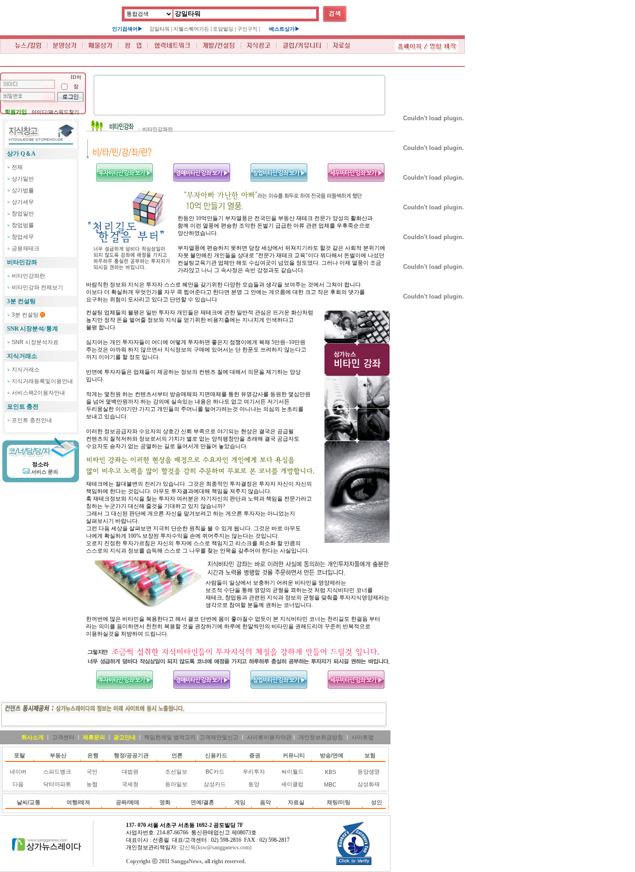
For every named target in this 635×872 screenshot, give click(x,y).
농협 (92, 784)
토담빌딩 (223, 29)
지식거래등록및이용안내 (42, 381)
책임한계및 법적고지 (170, 737)
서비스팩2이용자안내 (38, 393)
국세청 (130, 784)
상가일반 (23, 179)
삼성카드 (215, 784)
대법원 (130, 771)
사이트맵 (362, 737)
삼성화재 (368, 784)
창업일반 (23, 213)
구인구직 (247, 29)
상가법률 (23, 190)
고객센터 (63, 737)
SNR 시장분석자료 (35, 342)
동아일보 (176, 784)
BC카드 (215, 771)
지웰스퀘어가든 (191, 29)
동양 (253, 784)
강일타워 (159, 29)
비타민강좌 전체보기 (37, 287)
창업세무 (23, 237)
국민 (92, 771)
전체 (17, 167)
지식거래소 (26, 369)
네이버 (18, 771)
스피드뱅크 (57, 771)
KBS (330, 772)
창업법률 (23, 225)
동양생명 (368, 771)
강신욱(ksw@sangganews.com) (215, 847)
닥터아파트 (57, 784)
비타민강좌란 (28, 276)
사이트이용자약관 (269, 737)
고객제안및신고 (218, 737)
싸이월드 (292, 771)
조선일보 (176, 771)
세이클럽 (292, 784)
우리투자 (254, 771)
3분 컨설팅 (25, 315)
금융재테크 (26, 248)
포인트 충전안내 (32, 420)
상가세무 (23, 202)
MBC (330, 784)
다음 (18, 784)
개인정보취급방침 (320, 737)
